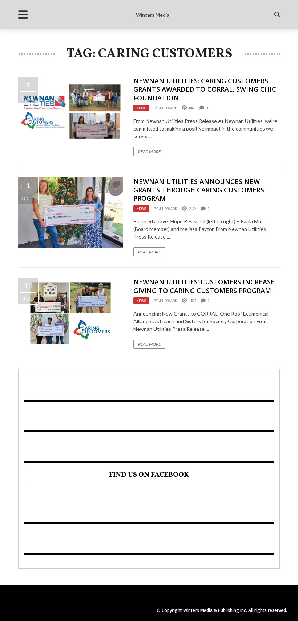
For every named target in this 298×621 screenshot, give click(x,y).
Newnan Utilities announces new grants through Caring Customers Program (198, 190)
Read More (149, 151)
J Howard (168, 108)
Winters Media (152, 15)
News (141, 108)
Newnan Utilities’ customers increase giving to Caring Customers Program (204, 286)
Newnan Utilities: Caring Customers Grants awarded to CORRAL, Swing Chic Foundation (204, 89)
